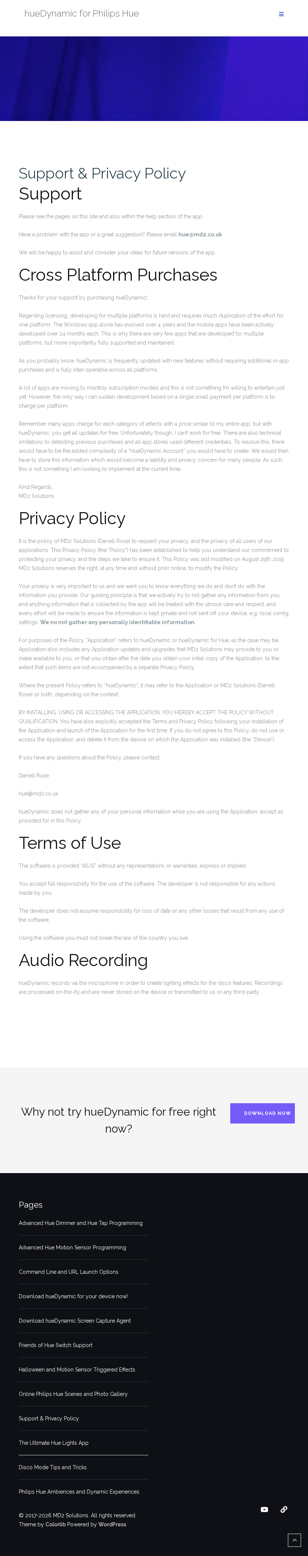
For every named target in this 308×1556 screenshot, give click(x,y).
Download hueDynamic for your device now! (73, 1296)
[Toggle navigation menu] (281, 14)
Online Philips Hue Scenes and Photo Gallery (73, 1394)
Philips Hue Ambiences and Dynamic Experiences (79, 1492)
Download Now (267, 1113)
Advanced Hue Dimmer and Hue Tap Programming (81, 1223)
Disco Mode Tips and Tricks (53, 1467)
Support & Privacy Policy (102, 173)
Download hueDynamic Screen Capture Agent (75, 1321)
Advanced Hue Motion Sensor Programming (72, 1247)
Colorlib (55, 1524)
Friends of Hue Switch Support (55, 1345)
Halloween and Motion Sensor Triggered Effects (77, 1370)
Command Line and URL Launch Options (68, 1272)
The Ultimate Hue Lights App (54, 1443)
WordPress (112, 1524)
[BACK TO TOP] (294, 1540)
